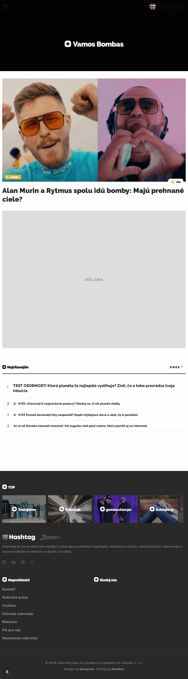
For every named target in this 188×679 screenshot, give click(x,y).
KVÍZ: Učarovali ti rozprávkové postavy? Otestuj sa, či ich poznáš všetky (69, 403)
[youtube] (13, 562)
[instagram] (23, 562)
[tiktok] (31, 562)
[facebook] (4, 562)
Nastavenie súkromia (20, 638)
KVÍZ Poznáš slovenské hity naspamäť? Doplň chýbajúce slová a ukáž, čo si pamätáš (78, 415)
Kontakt (8, 589)
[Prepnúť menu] (4, 7)
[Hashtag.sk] (167, 7)
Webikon (117, 669)
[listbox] (170, 367)
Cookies (9, 605)
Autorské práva (15, 597)
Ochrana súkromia (17, 614)
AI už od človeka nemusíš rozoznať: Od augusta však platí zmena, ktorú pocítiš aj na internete (80, 426)
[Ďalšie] (182, 509)
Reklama (9, 622)
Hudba (14, 177)
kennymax (87, 669)
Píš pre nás (11, 630)
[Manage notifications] (7, 672)
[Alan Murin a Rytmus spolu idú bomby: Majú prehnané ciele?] (94, 130)
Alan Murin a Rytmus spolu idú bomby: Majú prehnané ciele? (93, 194)
